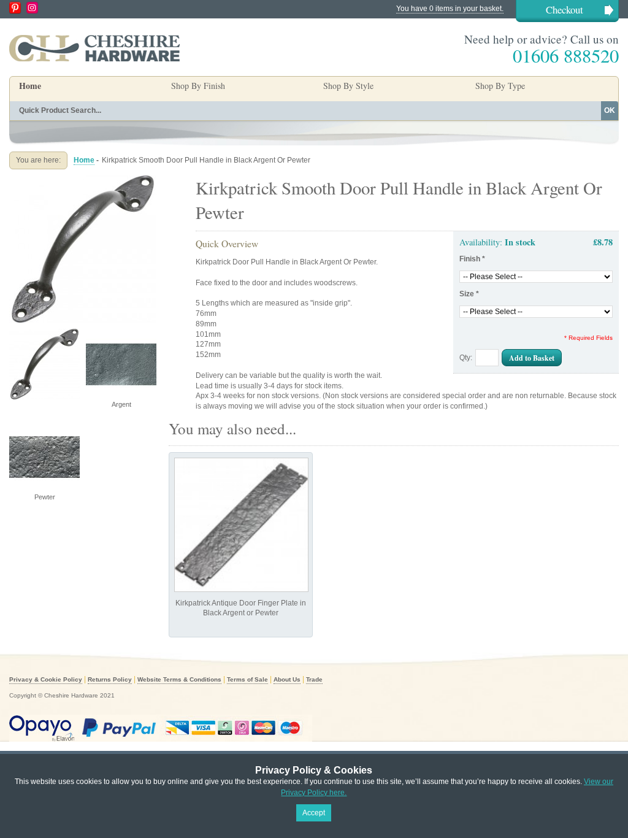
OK (609, 110)
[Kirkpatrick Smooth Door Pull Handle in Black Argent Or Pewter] (82, 180)
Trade (314, 679)
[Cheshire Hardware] (94, 48)
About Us (287, 679)
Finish (472, 259)
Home (30, 85)
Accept (313, 813)
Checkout (564, 9)
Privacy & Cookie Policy (45, 679)
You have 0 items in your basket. (450, 8)
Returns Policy (110, 679)
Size (469, 294)
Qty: (465, 357)
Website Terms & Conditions (179, 679)
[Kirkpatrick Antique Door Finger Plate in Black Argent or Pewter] (241, 525)
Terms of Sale (247, 679)
